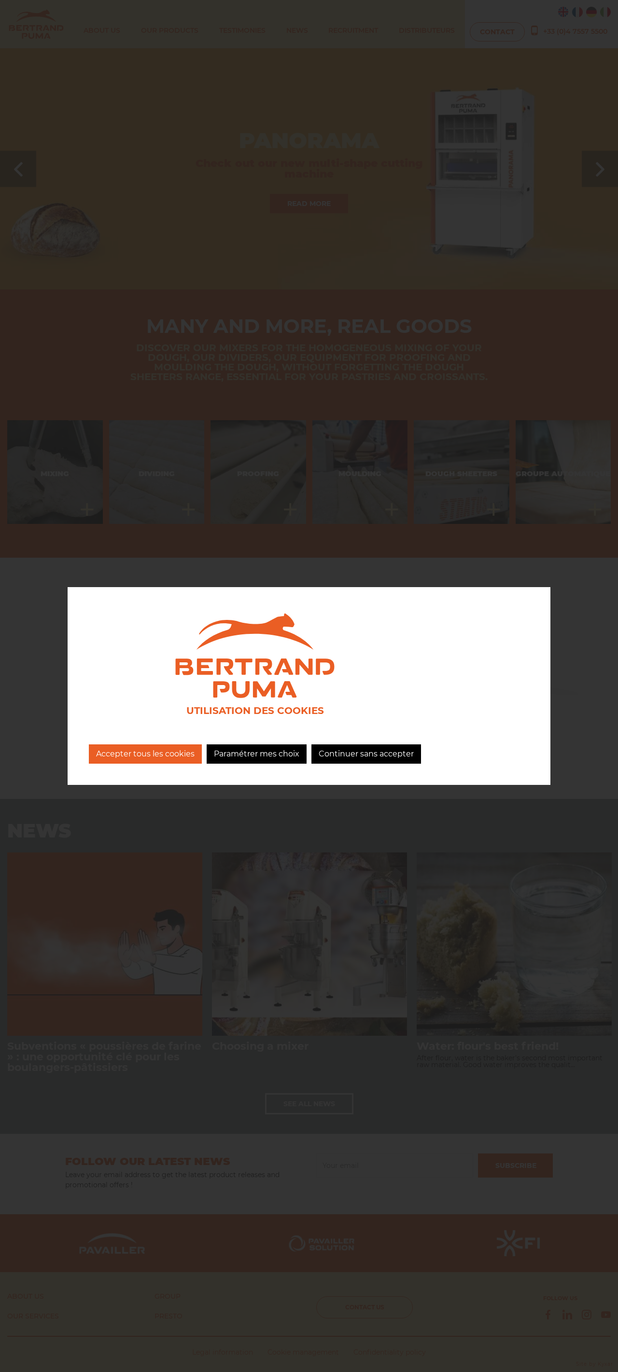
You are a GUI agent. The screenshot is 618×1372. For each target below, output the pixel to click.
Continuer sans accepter (366, 753)
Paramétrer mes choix (256, 753)
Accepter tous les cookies (145, 753)
